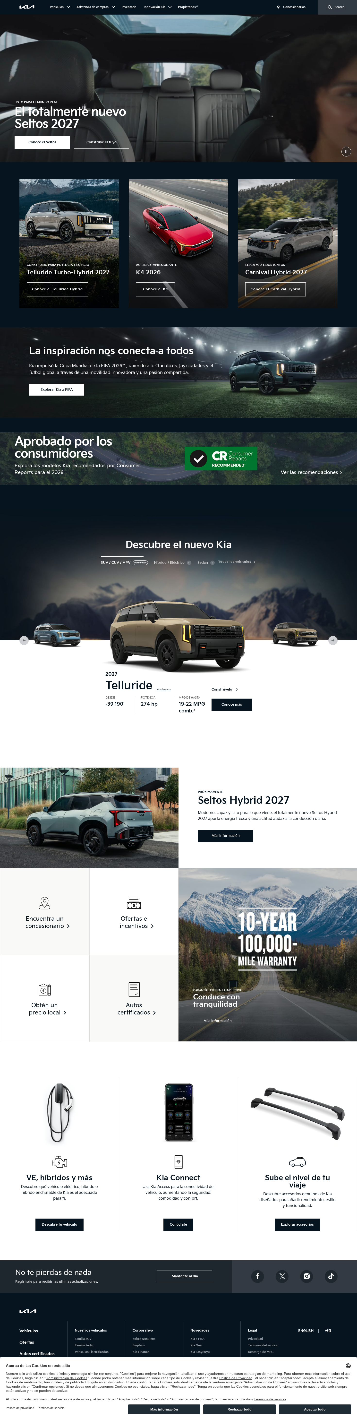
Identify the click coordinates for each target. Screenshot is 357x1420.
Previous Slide (24, 640)
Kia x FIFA (197, 1339)
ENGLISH (306, 1331)
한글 (328, 1331)
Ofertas (27, 1342)
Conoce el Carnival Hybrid (275, 289)
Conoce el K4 (155, 289)
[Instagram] (307, 1276)
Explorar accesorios (297, 1224)
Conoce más (231, 704)
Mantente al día (185, 1276)
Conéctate (178, 1224)
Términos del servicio (263, 1345)
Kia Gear (196, 1345)
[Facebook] (258, 1276)
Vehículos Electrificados (92, 1352)
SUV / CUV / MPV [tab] (115, 562)
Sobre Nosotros (144, 1339)
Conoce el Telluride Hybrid (57, 289)
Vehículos (29, 1331)
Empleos (139, 1345)
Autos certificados (37, 1354)
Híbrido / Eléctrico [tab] (169, 562)
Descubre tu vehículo (59, 1224)
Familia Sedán (84, 1345)
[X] (282, 1276)
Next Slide (333, 640)
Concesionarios (294, 7)
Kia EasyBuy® (200, 1352)
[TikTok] (331, 1276)
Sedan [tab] (202, 562)
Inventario (128, 7)
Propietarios (187, 7)
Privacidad (255, 1339)
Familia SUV (83, 1339)
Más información (218, 1021)
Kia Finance (141, 1352)
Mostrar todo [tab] (140, 563)
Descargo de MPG (261, 1352)
